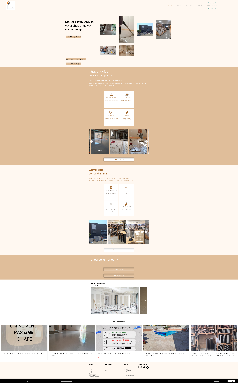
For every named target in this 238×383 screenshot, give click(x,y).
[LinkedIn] (147, 367)
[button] (180, 6)
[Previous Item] (91, 141)
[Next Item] (146, 141)
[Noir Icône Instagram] (141, 367)
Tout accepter (231, 381)
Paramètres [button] (216, 381)
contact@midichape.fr (130, 375)
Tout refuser (223, 381)
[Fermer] (236, 381)
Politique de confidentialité (66, 381)
